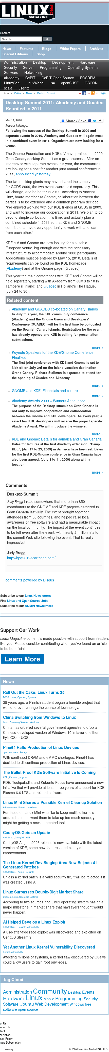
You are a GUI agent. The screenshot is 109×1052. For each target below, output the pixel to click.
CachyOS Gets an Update (26, 832)
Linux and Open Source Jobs (27, 600)
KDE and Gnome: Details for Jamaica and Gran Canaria (57, 438)
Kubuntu (13, 777)
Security (30, 871)
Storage (23, 752)
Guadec (50, 286)
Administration (10, 807)
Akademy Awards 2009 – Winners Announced (48, 400)
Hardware (13, 998)
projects (23, 777)
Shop (41, 54)
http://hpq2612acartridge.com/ (31, 557)
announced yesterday (33, 173)
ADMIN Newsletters (39, 605)
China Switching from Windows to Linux (39, 717)
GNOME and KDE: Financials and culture (45, 390)
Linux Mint (32, 807)
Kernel (22, 807)
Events (88, 992)
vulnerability (33, 926)
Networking (33, 72)
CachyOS (19, 837)
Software (11, 72)
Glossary (9, 1049)
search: (5, 33)
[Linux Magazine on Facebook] (83, 93)
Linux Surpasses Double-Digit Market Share (43, 892)
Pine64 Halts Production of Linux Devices (41, 747)
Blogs (46, 48)
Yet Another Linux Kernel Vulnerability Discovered (49, 947)
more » (97, 347)
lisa (52, 82)
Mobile (49, 998)
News (7, 48)
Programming (51, 67)
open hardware (10, 752)
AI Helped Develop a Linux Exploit (34, 922)
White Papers (70, 48)
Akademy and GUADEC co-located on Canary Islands (55, 308)
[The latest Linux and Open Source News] (92, 93)
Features (26, 48)
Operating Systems (83, 67)
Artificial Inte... (9, 871)
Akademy (14, 268)
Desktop (7, 896)
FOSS (6, 697)
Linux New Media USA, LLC (92, 1049)
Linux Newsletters (38, 595)
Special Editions (15, 54)
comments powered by (30, 579)
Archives (96, 48)
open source (28, 1009)
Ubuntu (27, 1004)
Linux (13, 697)
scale (8, 87)
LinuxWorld (35, 82)
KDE (5, 777)
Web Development (51, 1004)
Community (50, 991)
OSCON (91, 82)
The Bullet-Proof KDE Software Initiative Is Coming (49, 772)
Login (102, 93)
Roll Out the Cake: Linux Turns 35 (34, 692)
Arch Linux (8, 837)
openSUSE (70, 82)
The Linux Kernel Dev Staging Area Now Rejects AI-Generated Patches (50, 865)
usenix (24, 87)
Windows (34, 722)
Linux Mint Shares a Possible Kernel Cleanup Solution (52, 802)
